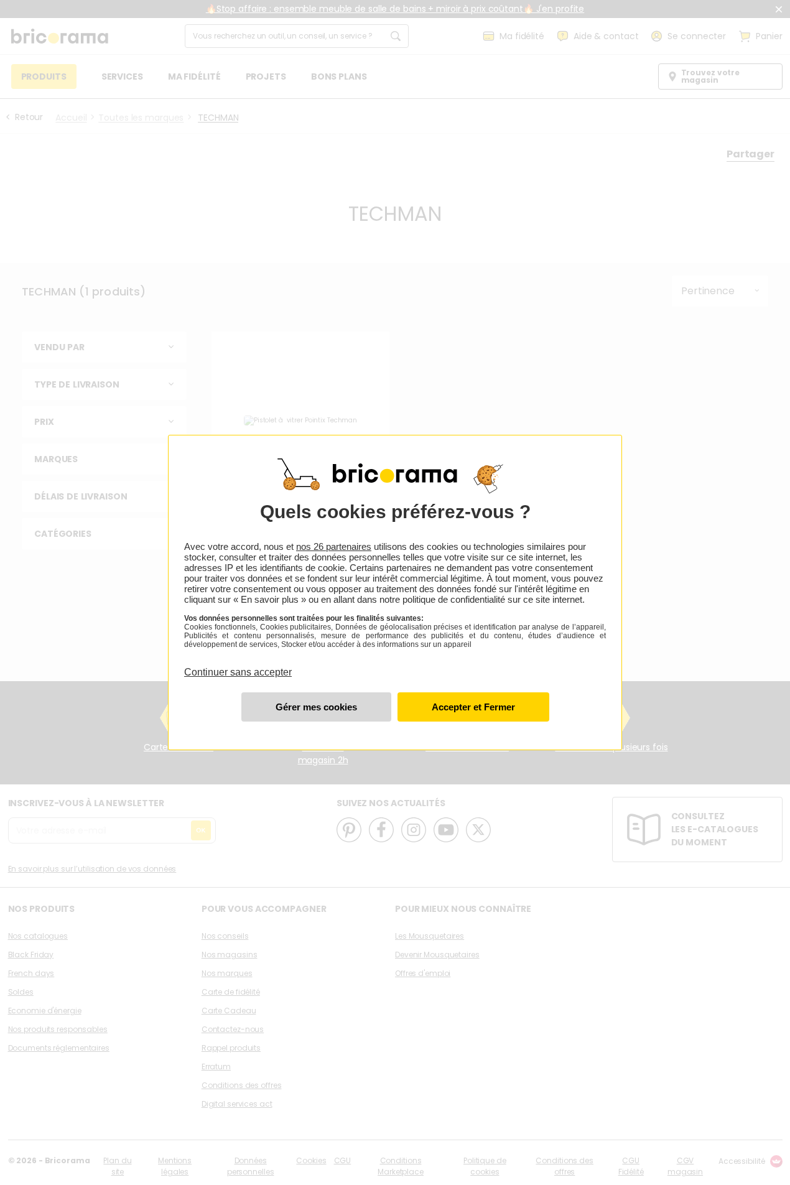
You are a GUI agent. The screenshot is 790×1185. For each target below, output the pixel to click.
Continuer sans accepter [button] (238, 665)
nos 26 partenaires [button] (333, 546)
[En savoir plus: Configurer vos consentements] (316, 707)
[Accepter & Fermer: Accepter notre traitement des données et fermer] (473, 707)
